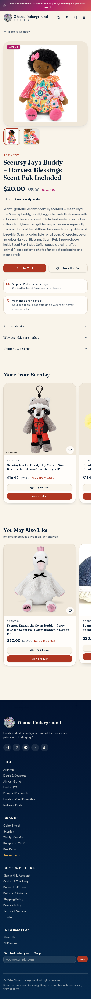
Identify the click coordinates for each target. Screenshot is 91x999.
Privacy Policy (12, 905)
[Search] (58, 17)
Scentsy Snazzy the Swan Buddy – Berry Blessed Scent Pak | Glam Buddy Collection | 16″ (39, 630)
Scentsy (8, 831)
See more (11, 855)
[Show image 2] (31, 136)
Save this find (71, 268)
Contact (8, 917)
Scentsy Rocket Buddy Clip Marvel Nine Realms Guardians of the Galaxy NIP (36, 467)
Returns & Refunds (15, 893)
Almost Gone (12, 781)
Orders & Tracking (15, 881)
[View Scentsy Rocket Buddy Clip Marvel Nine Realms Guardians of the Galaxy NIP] (40, 419)
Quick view (43, 487)
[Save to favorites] (70, 450)
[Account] (67, 17)
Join (82, 958)
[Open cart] (75, 17)
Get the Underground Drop (22, 953)
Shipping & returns (16, 349)
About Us (9, 937)
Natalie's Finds (12, 805)
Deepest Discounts (16, 793)
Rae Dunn (9, 849)
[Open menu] (84, 17)
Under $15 (10, 787)
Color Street (11, 825)
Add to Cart (25, 268)
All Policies (10, 943)
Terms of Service (14, 911)
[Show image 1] (11, 136)
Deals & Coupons (14, 775)
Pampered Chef (14, 843)
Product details (13, 326)
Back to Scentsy (19, 31)
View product (40, 496)
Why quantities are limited (21, 337)
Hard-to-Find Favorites (19, 799)
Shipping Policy (13, 899)
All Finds (8, 769)
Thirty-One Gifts (14, 837)
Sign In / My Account (16, 875)
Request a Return (14, 887)
